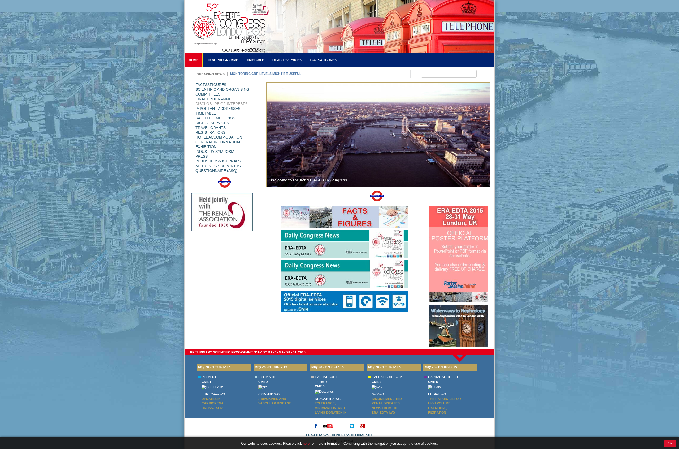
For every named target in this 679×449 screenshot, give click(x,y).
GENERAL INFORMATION (217, 142)
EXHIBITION (205, 147)
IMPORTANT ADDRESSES (217, 108)
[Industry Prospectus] (222, 267)
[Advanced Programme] (222, 244)
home (193, 60)
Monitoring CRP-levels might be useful (265, 74)
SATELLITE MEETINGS (215, 118)
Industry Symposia (214, 151)
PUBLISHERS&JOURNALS (218, 161)
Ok (670, 443)
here (306, 444)
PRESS (201, 156)
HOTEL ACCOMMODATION (218, 137)
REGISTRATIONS (210, 132)
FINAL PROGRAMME (222, 60)
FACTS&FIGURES (323, 60)
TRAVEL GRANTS (210, 128)
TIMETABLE (255, 60)
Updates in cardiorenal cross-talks (213, 403)
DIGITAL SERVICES (287, 60)
